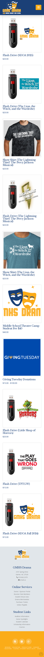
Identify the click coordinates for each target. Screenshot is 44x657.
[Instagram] (29, 641)
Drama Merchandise (22, 599)
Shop (39, 648)
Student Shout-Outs (22, 597)
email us (23, 580)
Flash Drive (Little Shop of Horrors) (19, 431)
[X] (22, 641)
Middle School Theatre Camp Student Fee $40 (21, 327)
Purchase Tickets (22, 602)
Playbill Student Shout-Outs (24, 648)
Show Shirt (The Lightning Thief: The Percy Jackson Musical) (19, 162)
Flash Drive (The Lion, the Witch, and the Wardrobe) (19, 107)
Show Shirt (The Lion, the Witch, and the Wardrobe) (19, 273)
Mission (7, 647)
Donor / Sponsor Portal (22, 591)
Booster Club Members (22, 594)
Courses (22, 627)
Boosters (8, 648)
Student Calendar (22, 622)
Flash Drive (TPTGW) (16, 483)
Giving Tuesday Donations (19, 379)
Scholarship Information (22, 624)
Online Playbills (22, 605)
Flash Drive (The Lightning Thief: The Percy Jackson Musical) (19, 218)
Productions (27, 647)
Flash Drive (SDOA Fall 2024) (20, 533)
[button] (38, 7)
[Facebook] (15, 641)
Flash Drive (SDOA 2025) (18, 55)
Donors (36, 647)
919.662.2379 (23, 577)
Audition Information (22, 616)
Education (16, 647)
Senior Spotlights (22, 619)
